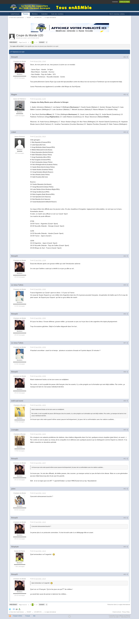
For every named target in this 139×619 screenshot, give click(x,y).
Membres (35, 14)
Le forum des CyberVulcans (16, 612)
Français (27, 616)
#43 (125, 518)
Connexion (115, 1)
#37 (125, 343)
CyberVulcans (15, 14)
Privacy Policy (126, 612)
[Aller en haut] (69, 616)
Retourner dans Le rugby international (119, 604)
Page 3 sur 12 (23, 42)
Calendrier (44, 14)
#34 (125, 256)
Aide (34, 616)
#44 (125, 546)
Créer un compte (124, 1)
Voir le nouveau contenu (117, 14)
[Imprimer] (16, 609)
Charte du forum (117, 612)
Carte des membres (57, 14)
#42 (125, 489)
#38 (125, 372)
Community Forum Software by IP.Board (119, 615)
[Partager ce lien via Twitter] (10, 609)
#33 (125, 132)
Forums (25, 14)
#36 (125, 314)
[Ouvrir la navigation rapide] (128, 14)
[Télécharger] (19, 609)
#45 (125, 574)
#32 (125, 94)
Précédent (13, 42)
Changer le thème (17, 616)
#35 (125, 285)
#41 (125, 458)
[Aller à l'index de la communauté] (30, 7)
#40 (125, 430)
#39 (125, 401)
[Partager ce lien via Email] (14, 609)
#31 (125, 57)
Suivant (41, 42)
